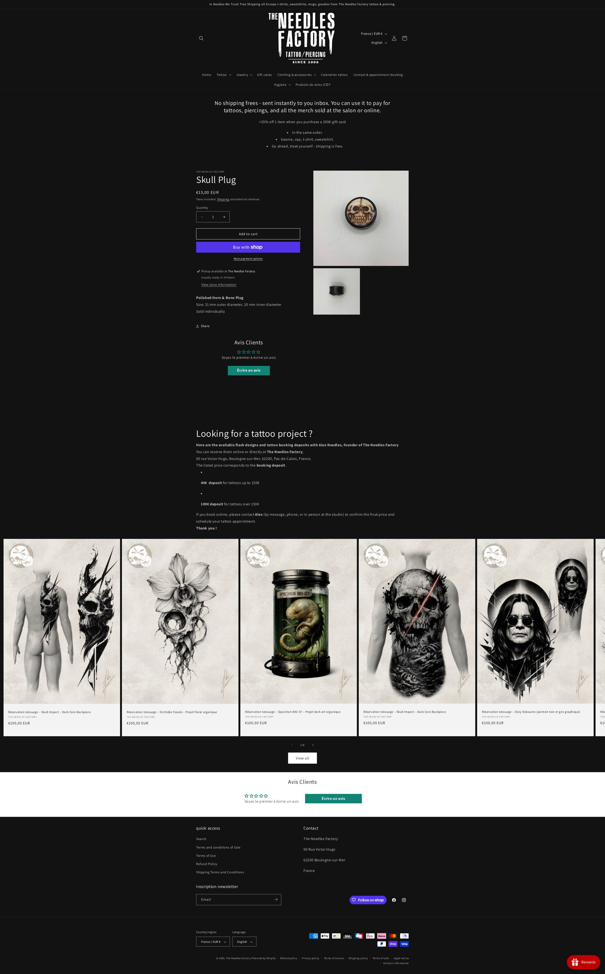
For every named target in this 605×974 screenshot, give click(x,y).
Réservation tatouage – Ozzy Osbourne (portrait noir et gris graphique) (531, 712)
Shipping (223, 199)
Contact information (396, 963)
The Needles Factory (238, 958)
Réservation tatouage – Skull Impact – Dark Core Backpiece (49, 712)
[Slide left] (292, 745)
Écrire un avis (248, 370)
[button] (201, 38)
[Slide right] (313, 745)
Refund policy (288, 958)
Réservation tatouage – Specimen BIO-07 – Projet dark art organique (293, 712)
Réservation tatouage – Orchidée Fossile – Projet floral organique (172, 712)
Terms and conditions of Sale (218, 847)
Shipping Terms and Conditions (220, 872)
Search (201, 839)
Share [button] (205, 326)
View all (302, 758)
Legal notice (401, 958)
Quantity (202, 208)
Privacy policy (310, 958)
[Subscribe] (276, 899)
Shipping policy (358, 958)
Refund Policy (206, 864)
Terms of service (334, 958)
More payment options (248, 258)
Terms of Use (206, 855)
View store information (218, 284)
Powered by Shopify (263, 958)
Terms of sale (381, 958)
